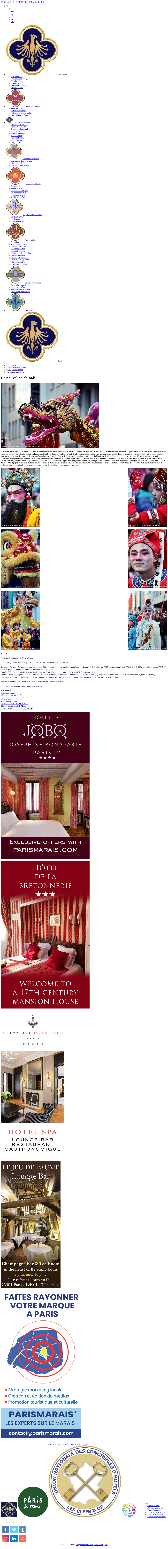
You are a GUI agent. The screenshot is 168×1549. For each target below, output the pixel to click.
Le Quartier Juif (17, 219)
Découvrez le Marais (31, 159)
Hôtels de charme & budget (21, 113)
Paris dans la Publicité (19, 258)
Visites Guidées (17, 88)
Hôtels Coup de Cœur (19, 115)
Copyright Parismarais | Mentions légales (91, 1545)
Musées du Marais (18, 249)
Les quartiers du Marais (20, 165)
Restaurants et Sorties (33, 184)
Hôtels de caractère (18, 111)
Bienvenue (62, 74)
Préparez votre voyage (19, 79)
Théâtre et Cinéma (18, 197)
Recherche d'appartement (20, 285)
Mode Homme (16, 140)
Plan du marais (16, 77)
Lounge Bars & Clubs (19, 191)
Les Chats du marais (19, 264)
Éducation (15, 242)
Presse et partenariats (155, 1514)
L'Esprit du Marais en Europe (22, 253)
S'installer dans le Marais (20, 289)
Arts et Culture (30, 240)
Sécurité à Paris (17, 81)
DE (12, 15)
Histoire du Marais (18, 163)
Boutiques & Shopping (22, 122)
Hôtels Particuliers (18, 262)
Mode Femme (16, 136)
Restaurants (15, 186)
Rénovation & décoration (20, 292)
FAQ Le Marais (17, 83)
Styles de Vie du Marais (32, 215)
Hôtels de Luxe (17, 108)
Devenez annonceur (155, 1508)
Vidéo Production (154, 1510)
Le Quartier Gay (17, 217)
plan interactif (15, 695)
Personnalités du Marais (20, 246)
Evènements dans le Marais (21, 161)
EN (12, 11)
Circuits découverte (18, 85)
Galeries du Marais (18, 255)
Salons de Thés (17, 188)
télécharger (5, 695)
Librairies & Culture (18, 131)
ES (12, 17)
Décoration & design (19, 125)
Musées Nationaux (18, 251)
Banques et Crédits (18, 287)
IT (12, 13)
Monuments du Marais (19, 244)
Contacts (146, 1503)
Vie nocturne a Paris (18, 193)
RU (12, 22)
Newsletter (29, 310)
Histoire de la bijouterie (20, 260)
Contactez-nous (153, 1506)
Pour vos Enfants (17, 138)
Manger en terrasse (18, 195)
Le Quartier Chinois (18, 221)
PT (12, 19)
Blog (60, 361)
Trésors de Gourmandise (20, 129)
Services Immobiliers (33, 283)
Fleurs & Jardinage (18, 133)
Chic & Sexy (16, 142)
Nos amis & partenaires (156, 1517)
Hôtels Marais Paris (32, 106)
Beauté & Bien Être (18, 127)
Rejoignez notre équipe (156, 1512)
